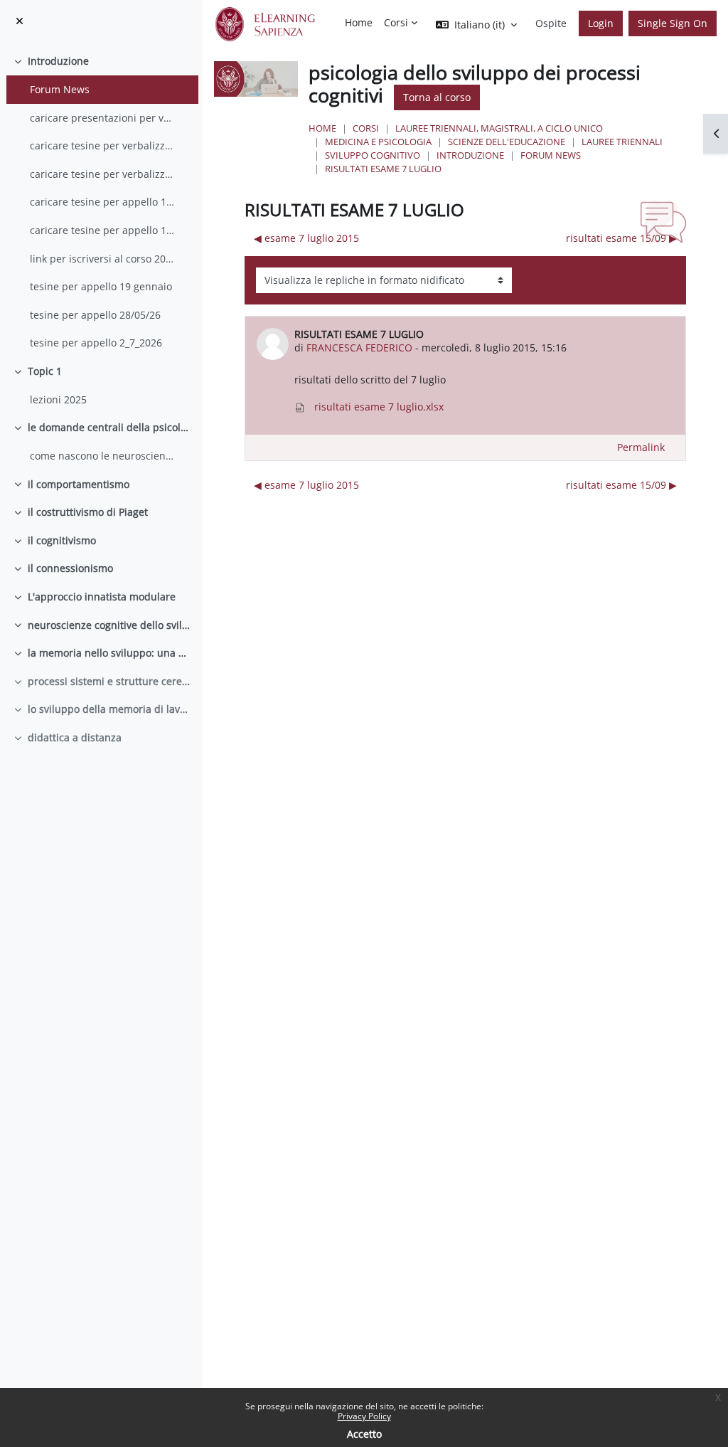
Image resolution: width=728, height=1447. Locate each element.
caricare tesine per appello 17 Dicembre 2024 (103, 201)
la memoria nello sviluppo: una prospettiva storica (110, 652)
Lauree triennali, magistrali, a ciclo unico (499, 128)
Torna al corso (437, 97)
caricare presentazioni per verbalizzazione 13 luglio (103, 117)
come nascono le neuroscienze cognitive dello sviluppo (103, 455)
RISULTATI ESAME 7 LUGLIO (383, 168)
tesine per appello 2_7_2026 (96, 342)
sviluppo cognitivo (372, 155)
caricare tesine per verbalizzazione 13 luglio (103, 145)
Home (322, 128)
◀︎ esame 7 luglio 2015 (306, 238)
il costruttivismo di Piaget (88, 512)
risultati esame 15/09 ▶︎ (621, 238)
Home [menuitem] (359, 22)
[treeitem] (101, 202)
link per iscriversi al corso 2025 (103, 258)
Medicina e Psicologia (378, 141)
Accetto (364, 1434)
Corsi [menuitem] (396, 22)
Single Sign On (672, 23)
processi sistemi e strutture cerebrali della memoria (110, 681)
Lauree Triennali (622, 141)
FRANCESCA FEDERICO (359, 347)
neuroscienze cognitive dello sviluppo (110, 625)
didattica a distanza (75, 737)
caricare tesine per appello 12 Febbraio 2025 (103, 230)
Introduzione (58, 61)
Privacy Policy (364, 1416)
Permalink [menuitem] (641, 447)
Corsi (366, 128)
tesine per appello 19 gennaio (101, 286)
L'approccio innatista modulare (102, 596)
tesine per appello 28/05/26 (95, 315)
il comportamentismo (78, 484)
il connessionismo (70, 568)
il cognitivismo (62, 540)
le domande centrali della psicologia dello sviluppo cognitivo (110, 427)
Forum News (60, 89)
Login (601, 23)
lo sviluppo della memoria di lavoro (110, 709)
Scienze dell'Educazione (506, 141)
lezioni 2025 (58, 399)
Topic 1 (45, 371)
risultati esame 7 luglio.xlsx (377, 406)
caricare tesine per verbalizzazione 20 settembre (103, 174)
